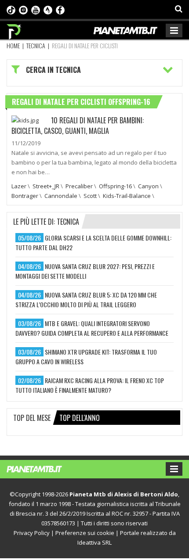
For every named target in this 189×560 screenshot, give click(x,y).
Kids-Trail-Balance (127, 196)
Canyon (148, 186)
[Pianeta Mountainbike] (14, 29)
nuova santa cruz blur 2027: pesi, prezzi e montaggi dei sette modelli (85, 271)
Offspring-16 (115, 186)
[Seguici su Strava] (48, 9)
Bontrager (24, 196)
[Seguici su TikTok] (11, 9)
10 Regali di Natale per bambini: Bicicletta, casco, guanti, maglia (77, 125)
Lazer (18, 186)
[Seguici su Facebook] (60, 9)
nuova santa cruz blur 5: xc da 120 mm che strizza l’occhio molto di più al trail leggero (86, 299)
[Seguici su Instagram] (23, 9)
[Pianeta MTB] (43, 468)
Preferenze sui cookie (84, 533)
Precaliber (79, 186)
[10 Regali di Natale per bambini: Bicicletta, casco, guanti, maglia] (25, 120)
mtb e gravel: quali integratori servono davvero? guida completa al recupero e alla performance (91, 328)
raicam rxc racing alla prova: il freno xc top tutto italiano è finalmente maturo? (89, 385)
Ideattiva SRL (94, 542)
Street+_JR (46, 186)
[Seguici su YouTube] (35, 9)
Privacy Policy (32, 533)
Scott (90, 196)
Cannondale (60, 196)
